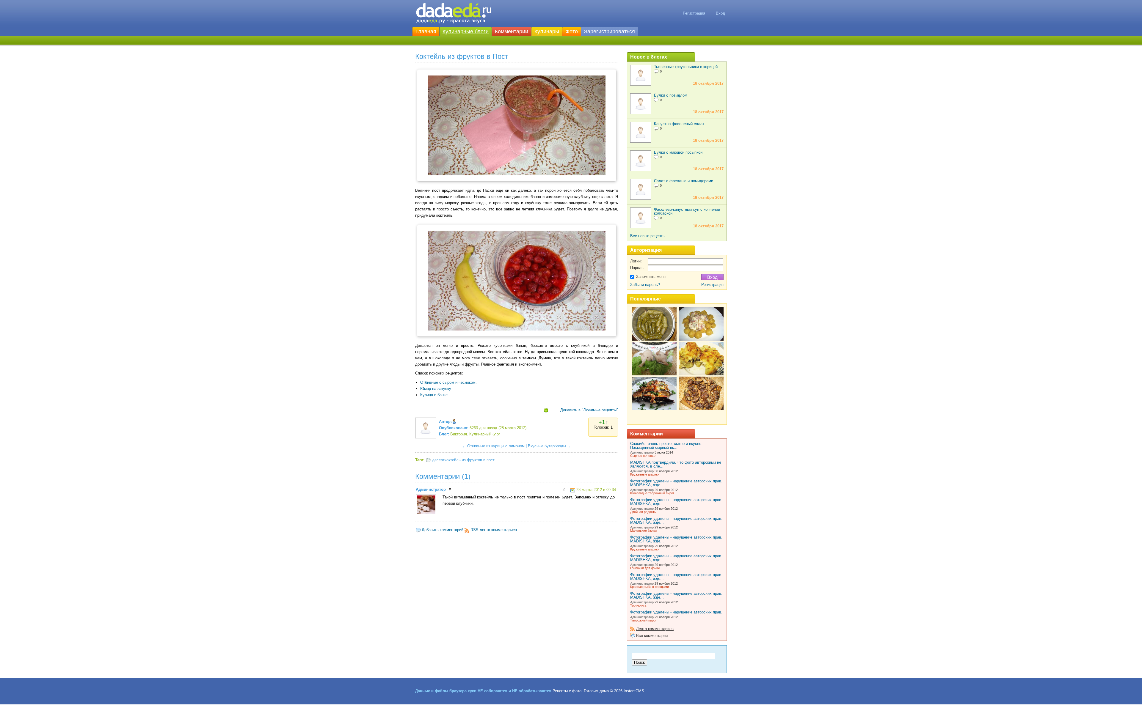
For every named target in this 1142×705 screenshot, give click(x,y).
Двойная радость (643, 512)
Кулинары (546, 31)
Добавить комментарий (442, 530)
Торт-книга (638, 605)
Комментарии (511, 31)
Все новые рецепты (647, 236)
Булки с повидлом (670, 95)
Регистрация (694, 13)
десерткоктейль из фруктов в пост (463, 460)
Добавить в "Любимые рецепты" (589, 410)
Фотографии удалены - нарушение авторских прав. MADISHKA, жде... (676, 483)
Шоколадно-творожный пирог (652, 493)
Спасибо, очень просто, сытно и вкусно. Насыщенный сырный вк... (666, 445)
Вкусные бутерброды (547, 446)
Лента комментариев (655, 629)
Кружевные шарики (644, 474)
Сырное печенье (642, 455)
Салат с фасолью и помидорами (683, 181)
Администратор (431, 489)
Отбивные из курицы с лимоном (496, 446)
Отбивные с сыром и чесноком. (448, 382)
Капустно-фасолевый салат (679, 124)
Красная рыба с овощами (649, 586)
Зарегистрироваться (609, 31)
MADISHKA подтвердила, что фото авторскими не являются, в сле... (675, 464)
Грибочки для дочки (645, 568)
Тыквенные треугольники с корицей (686, 66)
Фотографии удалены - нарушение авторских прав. (676, 612)
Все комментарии (652, 635)
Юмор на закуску (435, 388)
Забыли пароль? (645, 284)
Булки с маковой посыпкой (678, 152)
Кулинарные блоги (466, 31)
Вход (720, 13)
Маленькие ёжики (643, 530)
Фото (571, 31)
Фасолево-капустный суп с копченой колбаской (687, 211)
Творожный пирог (643, 620)
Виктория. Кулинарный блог (475, 434)
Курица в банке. (434, 395)
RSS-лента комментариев (493, 530)
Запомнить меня (651, 276)
